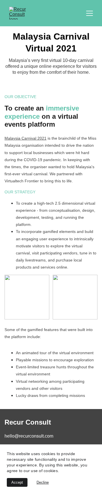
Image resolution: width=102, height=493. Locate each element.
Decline (43, 482)
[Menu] (89, 13)
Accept (17, 482)
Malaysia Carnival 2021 (25, 138)
